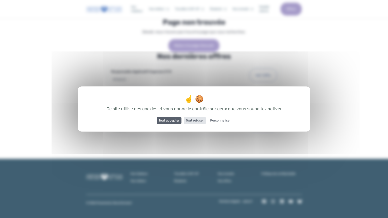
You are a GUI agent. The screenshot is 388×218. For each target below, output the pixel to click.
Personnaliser (220, 120)
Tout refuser (195, 120)
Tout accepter (169, 120)
